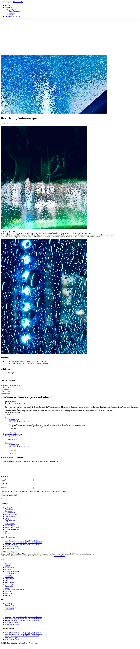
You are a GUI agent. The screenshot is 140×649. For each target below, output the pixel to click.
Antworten (8, 418)
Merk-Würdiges (10, 524)
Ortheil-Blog (9, 584)
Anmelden (8, 603)
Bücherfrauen (9, 567)
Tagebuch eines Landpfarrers (14, 590)
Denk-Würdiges (10, 516)
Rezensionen (13, 9)
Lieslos (7, 580)
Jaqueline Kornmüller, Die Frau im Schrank (27, 541)
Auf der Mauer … (7, 388)
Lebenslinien (9, 577)
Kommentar (5, 476)
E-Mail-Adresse (6, 484)
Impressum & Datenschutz (13, 16)
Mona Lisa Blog (18, 2)
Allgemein (4, 385)
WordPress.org (9, 609)
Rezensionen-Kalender (12, 529)
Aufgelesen (8, 511)
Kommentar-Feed (10, 607)
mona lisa (13, 123)
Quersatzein (9, 586)
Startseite (8, 5)
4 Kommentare (20, 123)
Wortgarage (8, 595)
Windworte (8, 593)
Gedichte (12, 13)
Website (3, 487)
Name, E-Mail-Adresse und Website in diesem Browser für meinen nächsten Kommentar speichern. (35, 491)
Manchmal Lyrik (10, 582)
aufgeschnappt (5, 392)
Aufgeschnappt (10, 513)
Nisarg (36, 643)
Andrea (7, 566)
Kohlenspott (9, 575)
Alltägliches (12, 385)
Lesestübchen (9, 578)
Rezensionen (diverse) (12, 527)
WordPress (23, 643)
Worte (7, 531)
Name (3, 480)
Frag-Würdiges (10, 520)
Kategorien (8, 7)
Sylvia (7, 588)
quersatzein (9, 402)
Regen (15, 546)
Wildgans (8, 591)
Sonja (7, 544)
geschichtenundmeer (12, 434)
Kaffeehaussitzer (10, 573)
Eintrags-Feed (9, 605)
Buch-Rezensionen (15, 11)
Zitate (11, 15)
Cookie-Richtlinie (59, 556)
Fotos (18, 385)
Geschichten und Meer (12, 571)
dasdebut (8, 569)
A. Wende (8, 564)
